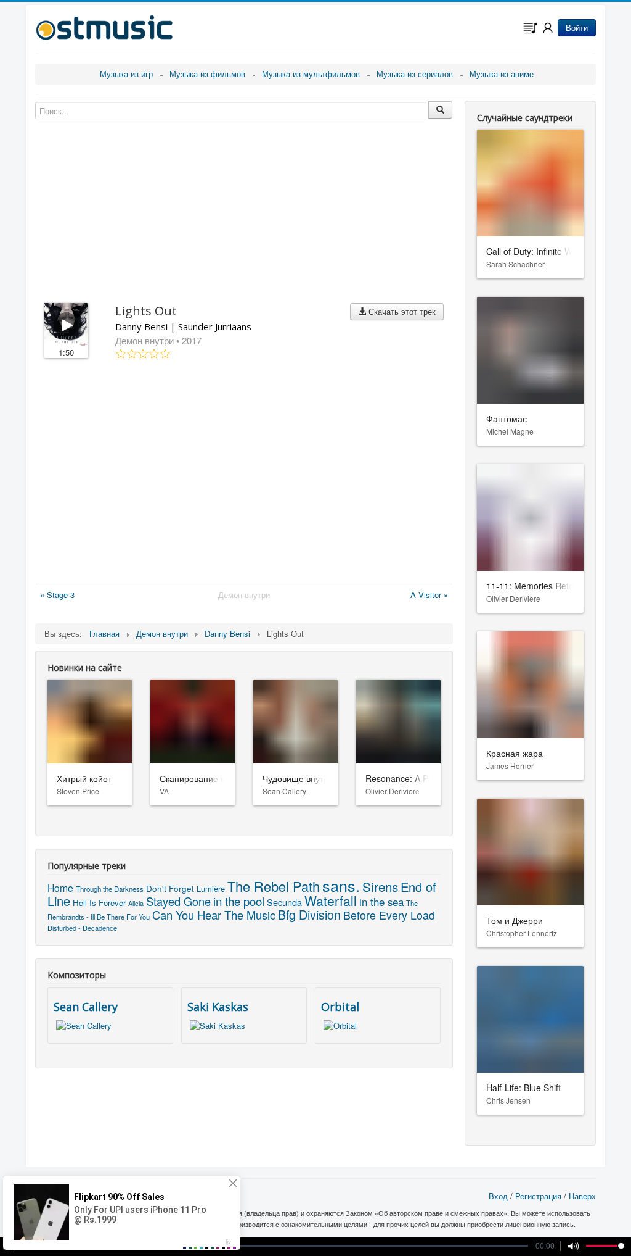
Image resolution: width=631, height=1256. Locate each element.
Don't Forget (170, 888)
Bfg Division (309, 914)
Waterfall (330, 900)
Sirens (380, 886)
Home (60, 887)
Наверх (582, 1196)
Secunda (284, 902)
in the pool (238, 901)
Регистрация (538, 1196)
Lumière (211, 888)
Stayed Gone (178, 901)
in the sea (381, 901)
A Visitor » (429, 595)
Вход (498, 1196)
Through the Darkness (110, 889)
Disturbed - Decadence (82, 928)
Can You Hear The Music (213, 915)
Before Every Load (389, 915)
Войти (577, 27)
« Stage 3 (57, 595)
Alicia (136, 903)
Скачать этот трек (401, 311)
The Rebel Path (273, 886)
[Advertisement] (244, 474)
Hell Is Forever (99, 903)
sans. (341, 885)
